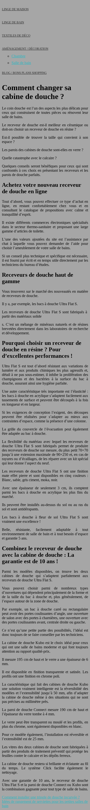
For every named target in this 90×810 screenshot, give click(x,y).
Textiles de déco (16, 35)
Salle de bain (21, 63)
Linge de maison (15, 9)
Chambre (18, 56)
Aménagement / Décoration (25, 48)
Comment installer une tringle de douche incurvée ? (41, 797)
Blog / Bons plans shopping (24, 73)
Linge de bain (13, 22)
